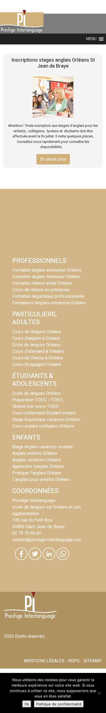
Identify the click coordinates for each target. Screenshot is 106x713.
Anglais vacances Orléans (36, 460)
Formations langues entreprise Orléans (49, 303)
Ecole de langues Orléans (36, 393)
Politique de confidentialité (59, 704)
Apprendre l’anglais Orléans (38, 466)
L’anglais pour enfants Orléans (41, 479)
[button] (91, 39)
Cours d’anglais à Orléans (36, 338)
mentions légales (44, 661)
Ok (26, 704)
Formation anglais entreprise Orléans (47, 270)
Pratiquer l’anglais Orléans (36, 473)
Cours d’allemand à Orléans (38, 351)
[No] (99, 693)
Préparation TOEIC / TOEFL (38, 400)
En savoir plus (53, 159)
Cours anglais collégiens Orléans (43, 426)
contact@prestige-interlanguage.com (47, 540)
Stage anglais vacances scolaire (42, 447)
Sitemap (92, 661)
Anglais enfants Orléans (34, 453)
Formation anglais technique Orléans (46, 276)
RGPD (74, 661)
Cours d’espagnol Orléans (36, 364)
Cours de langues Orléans (36, 332)
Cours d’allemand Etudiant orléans (44, 413)
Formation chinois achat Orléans (42, 283)
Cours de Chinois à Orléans (37, 358)
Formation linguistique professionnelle (48, 296)
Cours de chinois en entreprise (41, 290)
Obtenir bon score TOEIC (35, 406)
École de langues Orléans (36, 345)
